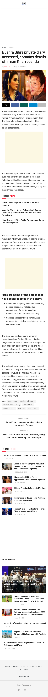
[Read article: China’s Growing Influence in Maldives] (7, 490)
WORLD (11, 47)
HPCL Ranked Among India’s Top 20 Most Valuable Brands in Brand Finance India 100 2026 (23, 584)
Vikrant (7, 67)
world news (33, 408)
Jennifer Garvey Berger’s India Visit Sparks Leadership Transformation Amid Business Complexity (21, 212)
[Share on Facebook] (15, 105)
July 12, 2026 (9, 458)
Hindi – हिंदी (24, 669)
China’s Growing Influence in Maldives (30, 488)
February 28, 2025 (21, 472)
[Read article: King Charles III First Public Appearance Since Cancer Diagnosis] (7, 479)
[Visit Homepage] (24, 3)
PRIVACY (26, 666)
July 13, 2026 (19, 604)
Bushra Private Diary (11, 405)
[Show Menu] (3, 4)
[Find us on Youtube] (22, 690)
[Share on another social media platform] (42, 105)
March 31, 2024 (20, 483)
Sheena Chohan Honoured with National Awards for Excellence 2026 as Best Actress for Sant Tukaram (29, 612)
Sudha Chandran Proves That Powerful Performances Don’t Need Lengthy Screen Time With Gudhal (29, 598)
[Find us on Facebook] (15, 690)
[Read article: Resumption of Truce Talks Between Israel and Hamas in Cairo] (7, 500)
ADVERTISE (36, 666)
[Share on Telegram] (33, 105)
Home (4, 47)
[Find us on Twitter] (19, 690)
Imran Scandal (9, 408)
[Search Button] (45, 4)
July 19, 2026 (9, 590)
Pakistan (21, 408)
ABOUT (8, 666)
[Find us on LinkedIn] (28, 690)
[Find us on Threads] (25, 690)
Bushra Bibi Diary (27, 401)
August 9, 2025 (20, 637)
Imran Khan (27, 405)
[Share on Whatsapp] (24, 105)
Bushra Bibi (12, 401)
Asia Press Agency (25, 685)
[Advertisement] (24, 26)
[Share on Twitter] (6, 105)
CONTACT (16, 666)
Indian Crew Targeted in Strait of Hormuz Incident (25, 455)
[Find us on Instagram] (31, 690)
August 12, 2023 (20, 67)
